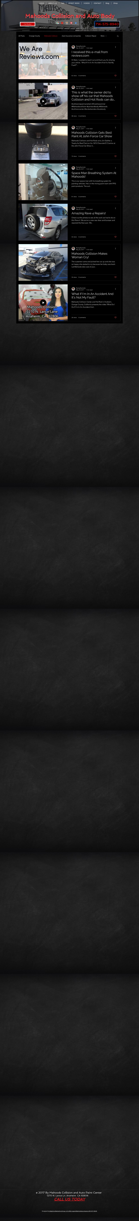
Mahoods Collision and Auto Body (69, 16)
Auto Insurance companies (71, 36)
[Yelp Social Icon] (62, 23)
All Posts (21, 36)
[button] (118, 36)
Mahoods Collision (50, 36)
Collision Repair (90, 36)
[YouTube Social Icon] (71, 23)
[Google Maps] (58, 23)
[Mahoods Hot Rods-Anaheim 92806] (67, 23)
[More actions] (116, 47)
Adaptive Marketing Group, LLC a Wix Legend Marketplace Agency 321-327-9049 (73, 1211)
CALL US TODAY (69, 1199)
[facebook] (76, 23)
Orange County (34, 36)
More (102, 36)
